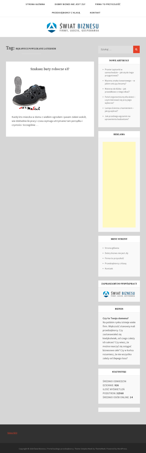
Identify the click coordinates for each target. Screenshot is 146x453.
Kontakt (95, 12)
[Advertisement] (119, 184)
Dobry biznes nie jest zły (70, 4)
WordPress (122, 448)
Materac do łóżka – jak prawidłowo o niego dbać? (117, 90)
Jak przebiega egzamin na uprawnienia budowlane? (117, 118)
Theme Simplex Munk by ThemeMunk (90, 448)
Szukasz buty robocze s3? (50, 69)
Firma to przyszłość (107, 4)
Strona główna (35, 4)
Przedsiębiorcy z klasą (66, 12)
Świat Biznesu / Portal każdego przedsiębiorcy (54, 448)
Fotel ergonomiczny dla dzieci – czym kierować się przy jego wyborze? (120, 99)
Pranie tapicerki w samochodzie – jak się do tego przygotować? (119, 72)
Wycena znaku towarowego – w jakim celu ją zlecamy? (120, 82)
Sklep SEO (12, 432)
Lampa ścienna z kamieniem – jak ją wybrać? (119, 109)
